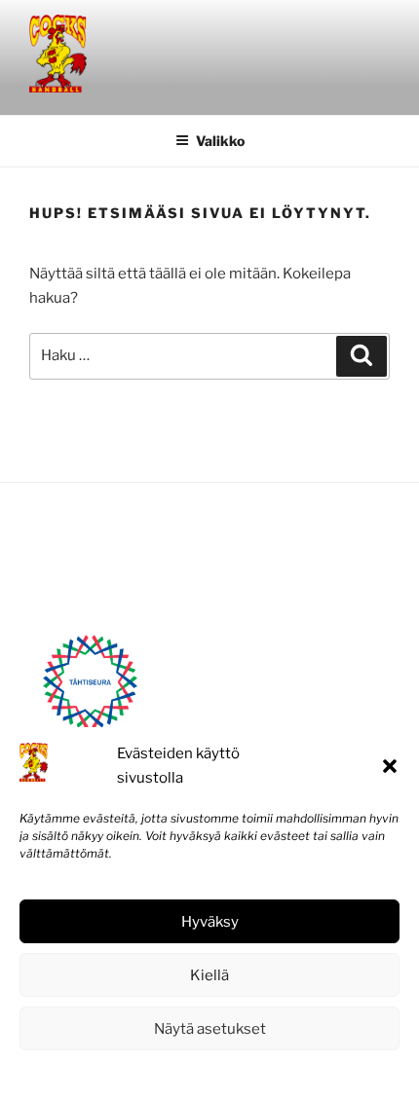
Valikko (220, 140)
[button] (390, 766)
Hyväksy (210, 922)
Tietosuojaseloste (254, 1072)
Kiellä (209, 975)
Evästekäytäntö (151, 1072)
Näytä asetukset (210, 1029)
